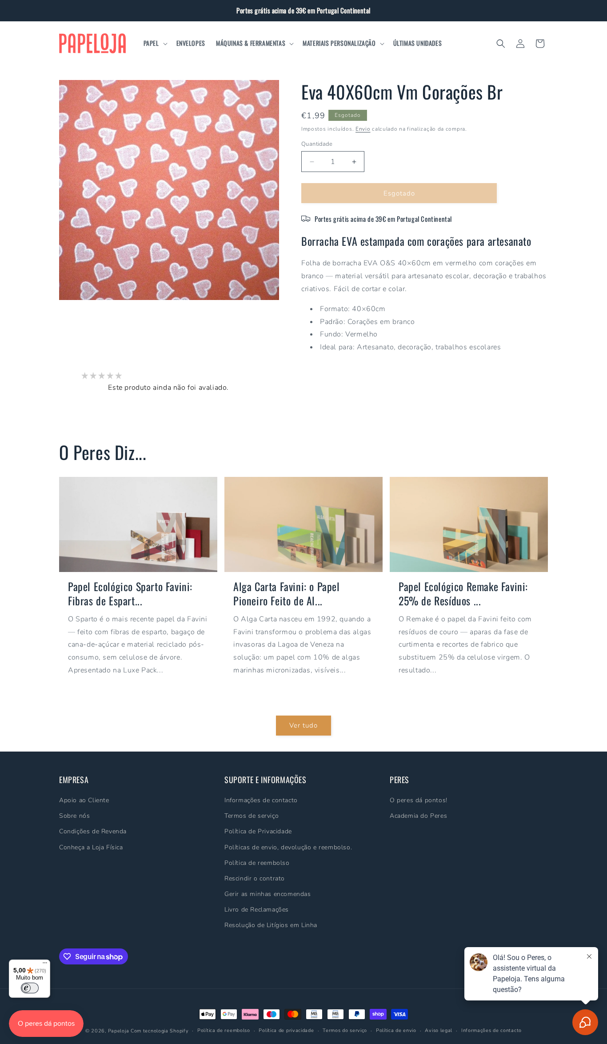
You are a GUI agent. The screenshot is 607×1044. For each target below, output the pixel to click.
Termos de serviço (251, 816)
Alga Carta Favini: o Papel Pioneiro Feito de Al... (286, 593)
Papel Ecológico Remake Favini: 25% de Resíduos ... (463, 593)
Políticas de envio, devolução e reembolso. (288, 847)
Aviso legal (438, 1030)
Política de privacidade (286, 1030)
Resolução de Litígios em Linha (270, 925)
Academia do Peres (418, 816)
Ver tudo (303, 725)
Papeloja (118, 1031)
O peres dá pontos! (418, 800)
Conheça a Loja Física (91, 847)
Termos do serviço (345, 1030)
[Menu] (45, 965)
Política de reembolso (257, 863)
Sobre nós (74, 816)
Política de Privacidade (258, 831)
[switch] (30, 988)
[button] (154, 43)
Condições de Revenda (93, 831)
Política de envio (396, 1030)
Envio (363, 128)
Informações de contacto (261, 800)
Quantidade (316, 144)
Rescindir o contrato (254, 878)
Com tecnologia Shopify (159, 1031)
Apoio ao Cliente (84, 800)
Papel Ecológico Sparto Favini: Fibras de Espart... (130, 593)
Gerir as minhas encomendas (267, 894)
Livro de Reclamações (256, 909)
